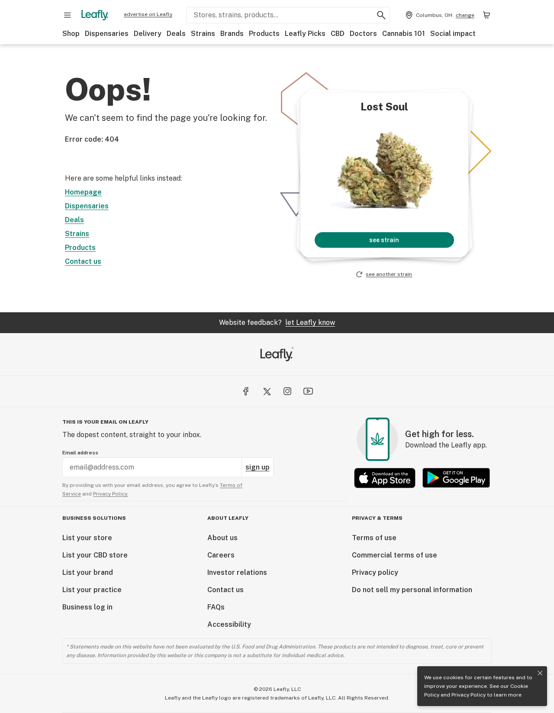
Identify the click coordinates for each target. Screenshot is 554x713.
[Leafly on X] (266, 391)
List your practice (92, 590)
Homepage (83, 192)
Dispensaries (107, 33)
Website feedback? (277, 322)
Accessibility (229, 624)
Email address (80, 453)
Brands (232, 33)
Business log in (87, 607)
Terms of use (374, 538)
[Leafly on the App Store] (385, 478)
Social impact (453, 33)
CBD (338, 33)
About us (222, 538)
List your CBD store (95, 555)
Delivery (147, 33)
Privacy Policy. (110, 494)
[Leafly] (95, 15)
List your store (87, 538)
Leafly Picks (305, 33)
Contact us (83, 261)
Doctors (363, 33)
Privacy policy (375, 572)
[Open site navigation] (67, 15)
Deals (176, 33)
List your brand (87, 572)
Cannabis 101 (403, 33)
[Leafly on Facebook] (245, 391)
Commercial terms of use (394, 555)
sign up (257, 467)
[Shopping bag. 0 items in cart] (486, 15)
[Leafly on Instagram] (287, 391)
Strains (203, 33)
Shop (71, 33)
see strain (384, 240)
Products (264, 33)
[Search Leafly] (381, 15)
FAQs (216, 607)
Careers (221, 555)
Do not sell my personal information (412, 590)
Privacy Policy (468, 695)
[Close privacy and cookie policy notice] (540, 673)
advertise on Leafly (148, 14)
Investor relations (237, 572)
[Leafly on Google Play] (456, 478)
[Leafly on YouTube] (308, 391)
